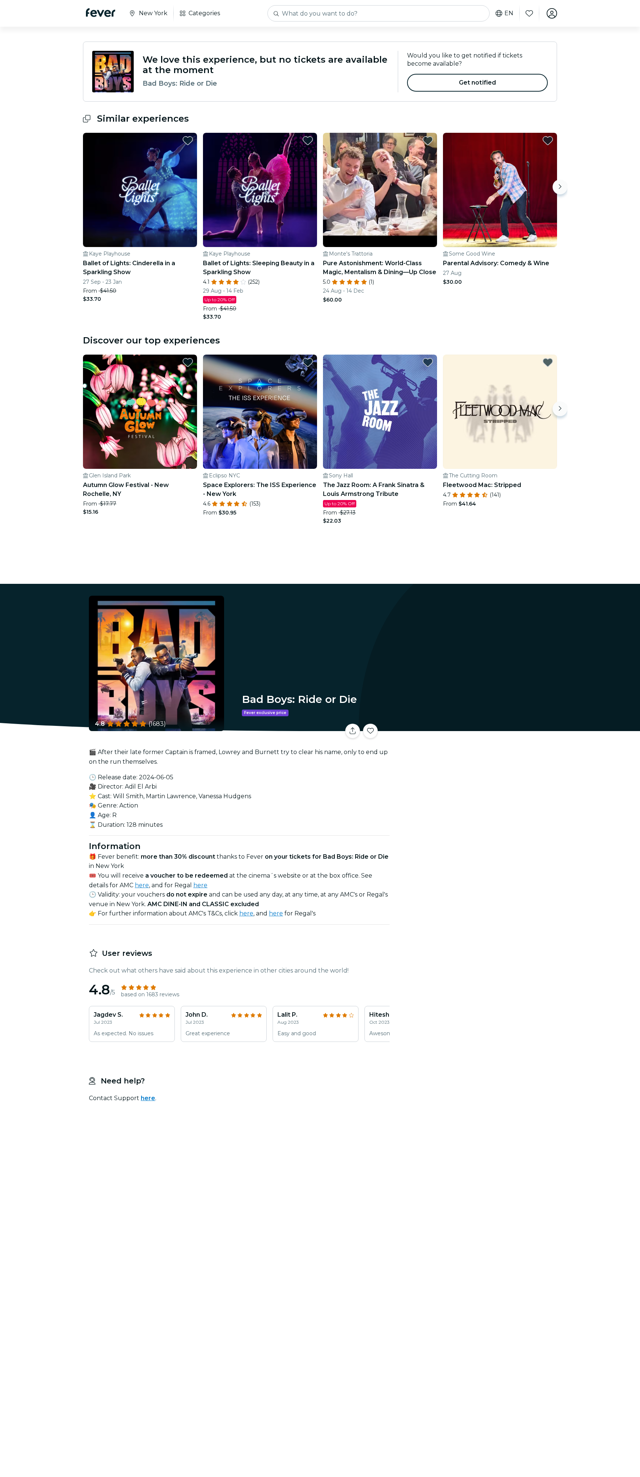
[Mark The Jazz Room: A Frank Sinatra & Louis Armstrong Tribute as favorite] (428, 362)
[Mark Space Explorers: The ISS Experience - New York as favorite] (308, 362)
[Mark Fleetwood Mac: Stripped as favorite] (548, 362)
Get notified (477, 82)
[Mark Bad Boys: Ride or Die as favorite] (370, 731)
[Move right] (560, 187)
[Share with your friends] (352, 731)
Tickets (475, 726)
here (142, 885)
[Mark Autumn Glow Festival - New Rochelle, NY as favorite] (188, 362)
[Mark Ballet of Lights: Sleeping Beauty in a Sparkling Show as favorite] (308, 140)
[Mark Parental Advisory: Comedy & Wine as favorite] (548, 140)
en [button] (508, 13)
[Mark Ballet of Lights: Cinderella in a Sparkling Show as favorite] (188, 140)
